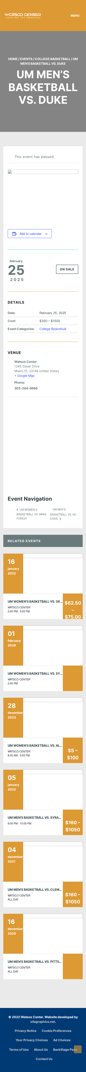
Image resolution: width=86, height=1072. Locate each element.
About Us (41, 1049)
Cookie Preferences (56, 1031)
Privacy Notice (25, 1031)
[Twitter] (49, 1066)
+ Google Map (24, 375)
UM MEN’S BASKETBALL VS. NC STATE (63, 513)
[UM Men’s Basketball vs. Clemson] (43, 862)
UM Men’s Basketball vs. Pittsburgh (39, 961)
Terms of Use (19, 1049)
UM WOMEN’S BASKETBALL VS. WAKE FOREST (32, 514)
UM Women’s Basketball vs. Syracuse (40, 673)
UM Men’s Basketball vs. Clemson (37, 889)
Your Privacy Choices (32, 1040)
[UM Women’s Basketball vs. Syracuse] (43, 646)
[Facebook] (38, 1066)
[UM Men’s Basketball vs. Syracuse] (43, 790)
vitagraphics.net (42, 1021)
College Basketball (52, 59)
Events (26, 59)
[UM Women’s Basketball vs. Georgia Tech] (43, 574)
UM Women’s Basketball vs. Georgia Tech (43, 601)
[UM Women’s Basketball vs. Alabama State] (43, 718)
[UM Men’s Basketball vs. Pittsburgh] (43, 934)
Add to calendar (31, 233)
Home (13, 59)
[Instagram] (44, 1066)
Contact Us (44, 1059)
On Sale (67, 269)
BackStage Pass (65, 1049)
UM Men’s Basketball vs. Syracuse (37, 817)
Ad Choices (62, 1040)
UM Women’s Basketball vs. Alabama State (45, 745)
